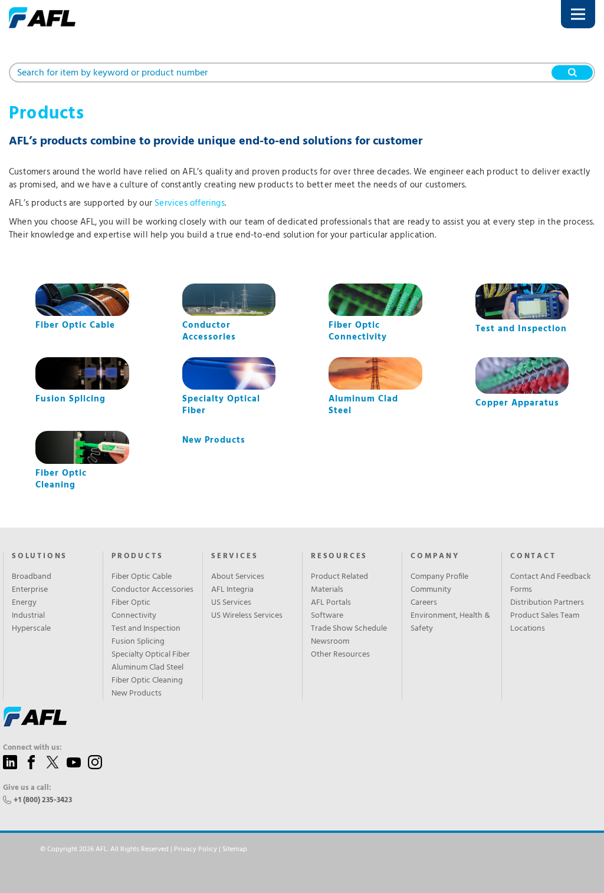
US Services (231, 603)
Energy (24, 603)
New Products (136, 693)
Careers (424, 603)
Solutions (39, 556)
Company (435, 556)
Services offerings (190, 203)
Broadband (31, 577)
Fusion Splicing (138, 641)
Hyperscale (31, 628)
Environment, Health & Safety (450, 622)
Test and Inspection (145, 628)
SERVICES (234, 556)
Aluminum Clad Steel (147, 667)
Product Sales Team (544, 615)
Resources (339, 556)
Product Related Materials (339, 584)
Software (327, 615)
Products (137, 556)
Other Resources (340, 654)
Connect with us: (32, 748)
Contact (533, 556)
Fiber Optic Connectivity (133, 609)
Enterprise (30, 590)
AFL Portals (331, 603)
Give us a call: (27, 788)
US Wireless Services (247, 615)
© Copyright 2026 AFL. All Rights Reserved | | (143, 849)
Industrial (28, 615)
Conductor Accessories (152, 590)
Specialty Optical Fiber (150, 654)
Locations (527, 628)
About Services (237, 577)
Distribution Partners (547, 603)
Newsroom (330, 641)
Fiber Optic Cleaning (147, 680)
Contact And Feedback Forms (550, 584)
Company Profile (439, 577)
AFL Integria (232, 590)
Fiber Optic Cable (141, 577)
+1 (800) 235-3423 (43, 800)
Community (431, 590)
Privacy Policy (195, 849)
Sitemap (234, 849)
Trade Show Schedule (349, 628)
